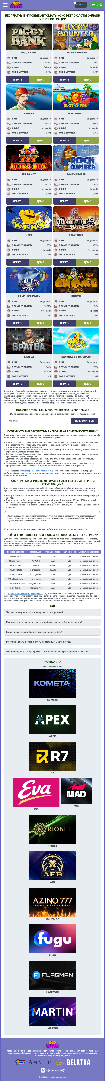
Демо (40, 79)
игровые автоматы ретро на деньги (25, 593)
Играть (17, 79)
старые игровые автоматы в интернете (39, 471)
